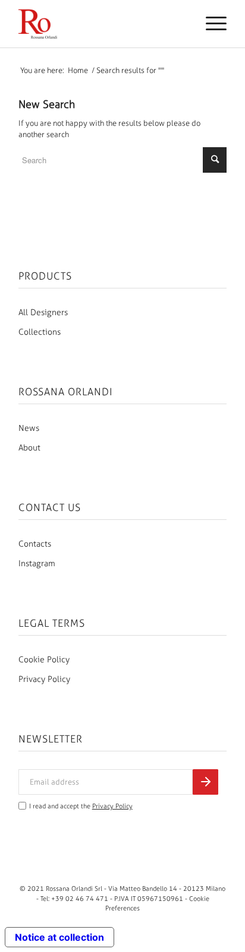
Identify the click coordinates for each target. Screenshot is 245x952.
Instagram (36, 563)
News (28, 428)
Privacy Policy (44, 679)
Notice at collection (59, 937)
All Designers (43, 312)
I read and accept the (81, 806)
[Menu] (210, 23)
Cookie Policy (44, 660)
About (29, 448)
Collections (39, 332)
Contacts (34, 544)
